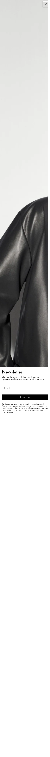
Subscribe (25, 397)
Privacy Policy (7, 412)
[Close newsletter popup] (45, 4)
